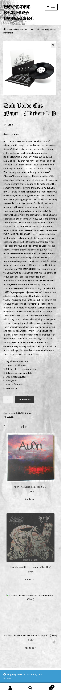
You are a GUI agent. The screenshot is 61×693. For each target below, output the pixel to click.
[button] (53, 45)
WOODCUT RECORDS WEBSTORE (18, 12)
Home (9, 29)
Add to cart (25, 399)
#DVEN (10, 416)
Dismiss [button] (7, 678)
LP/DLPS (25, 29)
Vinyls (16, 29)
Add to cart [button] (30, 499)
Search (30, 688)
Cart (47, 685)
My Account (10, 688)
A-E (32, 29)
